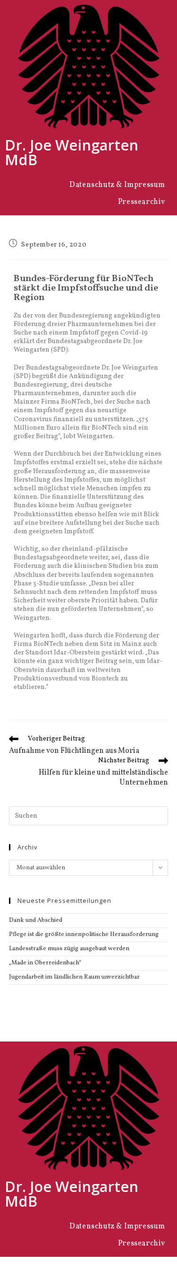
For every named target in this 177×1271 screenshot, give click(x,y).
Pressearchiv (141, 202)
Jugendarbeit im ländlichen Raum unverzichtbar (74, 977)
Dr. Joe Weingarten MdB (71, 152)
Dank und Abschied (35, 920)
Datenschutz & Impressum (117, 185)
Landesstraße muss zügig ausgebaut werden (69, 948)
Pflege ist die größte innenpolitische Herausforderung (84, 934)
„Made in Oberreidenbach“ (45, 963)
